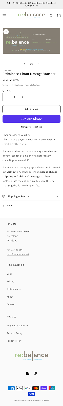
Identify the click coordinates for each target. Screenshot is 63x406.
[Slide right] (39, 64)
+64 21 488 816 (15, 249)
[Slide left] (24, 64)
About (10, 296)
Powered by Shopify (42, 400)
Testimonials (13, 288)
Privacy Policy (14, 340)
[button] (4, 15)
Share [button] (9, 205)
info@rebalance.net (18, 254)
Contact (11, 304)
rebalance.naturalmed (27, 400)
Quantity (7, 90)
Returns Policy (14, 333)
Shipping (17, 85)
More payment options (31, 126)
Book (9, 273)
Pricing (10, 281)
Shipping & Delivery (17, 325)
